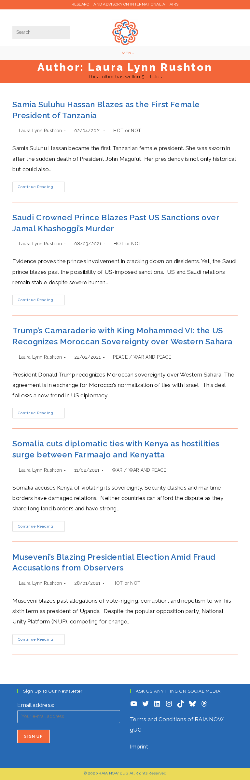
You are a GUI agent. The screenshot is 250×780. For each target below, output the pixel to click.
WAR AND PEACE (152, 357)
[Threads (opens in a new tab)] (187, 25)
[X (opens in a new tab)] (176, 25)
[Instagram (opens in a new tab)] (198, 25)
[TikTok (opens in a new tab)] (233, 38)
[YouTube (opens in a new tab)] (221, 25)
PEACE (120, 357)
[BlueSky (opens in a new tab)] (232, 25)
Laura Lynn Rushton (40, 130)
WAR (117, 470)
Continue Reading (41, 188)
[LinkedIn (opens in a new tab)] (210, 25)
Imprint (139, 746)
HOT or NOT (127, 130)
